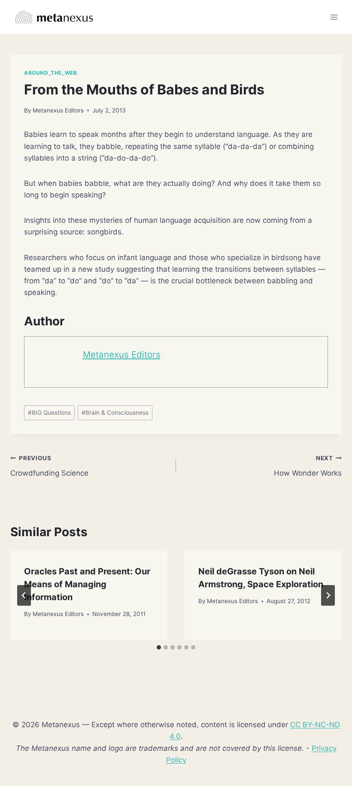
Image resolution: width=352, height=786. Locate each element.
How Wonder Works (308, 466)
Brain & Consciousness (115, 412)
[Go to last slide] (24, 595)
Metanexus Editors (58, 110)
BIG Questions (49, 412)
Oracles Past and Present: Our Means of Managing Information (87, 584)
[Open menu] (334, 17)
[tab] (159, 647)
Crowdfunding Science (49, 466)
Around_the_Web (50, 73)
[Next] (328, 595)
